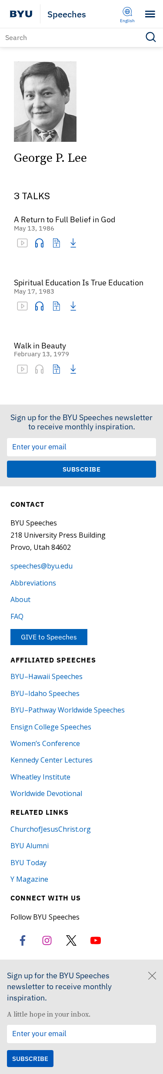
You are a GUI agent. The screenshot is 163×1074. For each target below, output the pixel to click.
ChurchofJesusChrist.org (50, 829)
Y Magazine (29, 879)
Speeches (66, 14)
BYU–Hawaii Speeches (46, 676)
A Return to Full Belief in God (64, 219)
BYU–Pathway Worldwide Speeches (67, 710)
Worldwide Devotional (46, 793)
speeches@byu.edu (41, 566)
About (20, 599)
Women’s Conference (45, 743)
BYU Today (28, 863)
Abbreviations (33, 583)
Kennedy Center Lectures (51, 760)
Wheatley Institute (40, 777)
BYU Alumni (29, 846)
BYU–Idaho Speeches (45, 693)
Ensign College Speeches (50, 727)
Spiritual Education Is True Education (78, 283)
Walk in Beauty (40, 346)
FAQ (16, 616)
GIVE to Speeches (49, 636)
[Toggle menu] (150, 14)
